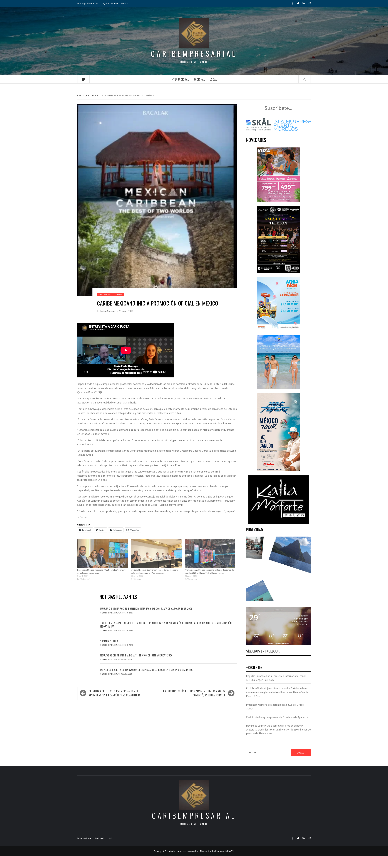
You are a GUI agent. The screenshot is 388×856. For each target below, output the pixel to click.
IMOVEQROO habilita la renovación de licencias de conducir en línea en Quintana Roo (146, 670)
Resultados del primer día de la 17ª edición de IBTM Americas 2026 (136, 655)
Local (213, 79)
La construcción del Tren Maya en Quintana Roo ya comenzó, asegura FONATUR (194, 693)
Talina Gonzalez (108, 310)
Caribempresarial (194, 53)
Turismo (119, 294)
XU (232, 851)
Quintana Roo (110, 3)
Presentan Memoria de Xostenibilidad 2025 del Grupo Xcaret (275, 706)
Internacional (180, 79)
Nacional (199, 79)
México (124, 3)
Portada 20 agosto (110, 641)
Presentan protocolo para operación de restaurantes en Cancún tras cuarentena (114, 693)
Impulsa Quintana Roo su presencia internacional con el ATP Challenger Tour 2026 (146, 608)
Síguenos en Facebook (262, 651)
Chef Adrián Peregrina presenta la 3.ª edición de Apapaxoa (277, 717)
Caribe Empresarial (110, 612)
